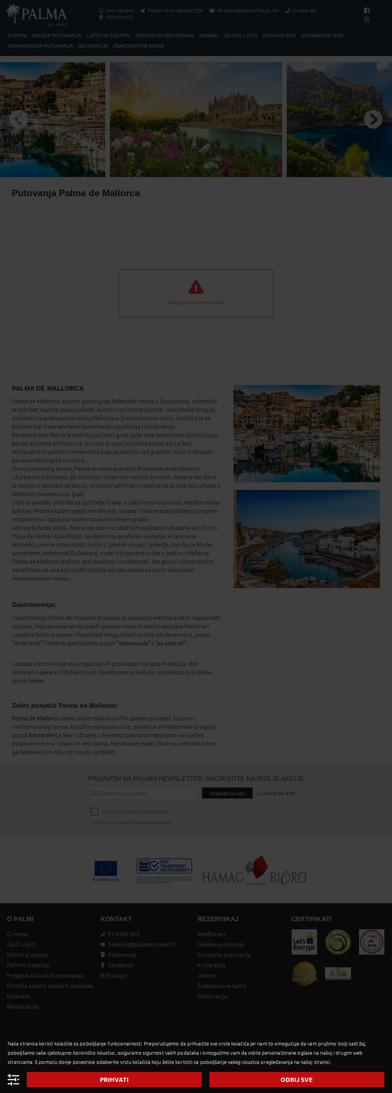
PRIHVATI (114, 1079)
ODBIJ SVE (297, 1079)
